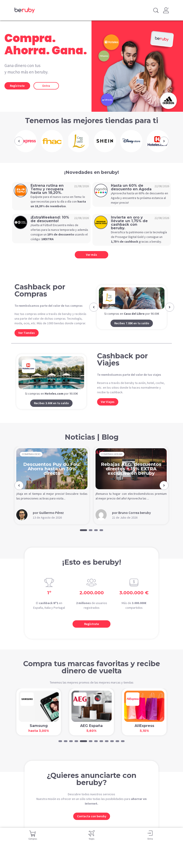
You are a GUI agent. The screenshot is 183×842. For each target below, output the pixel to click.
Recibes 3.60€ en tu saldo (51, 408)
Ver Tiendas (26, 333)
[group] (25, 141)
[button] (19, 141)
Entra (46, 86)
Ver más (91, 255)
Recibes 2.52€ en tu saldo (131, 334)
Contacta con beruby (91, 822)
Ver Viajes (107, 407)
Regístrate (17, 86)
